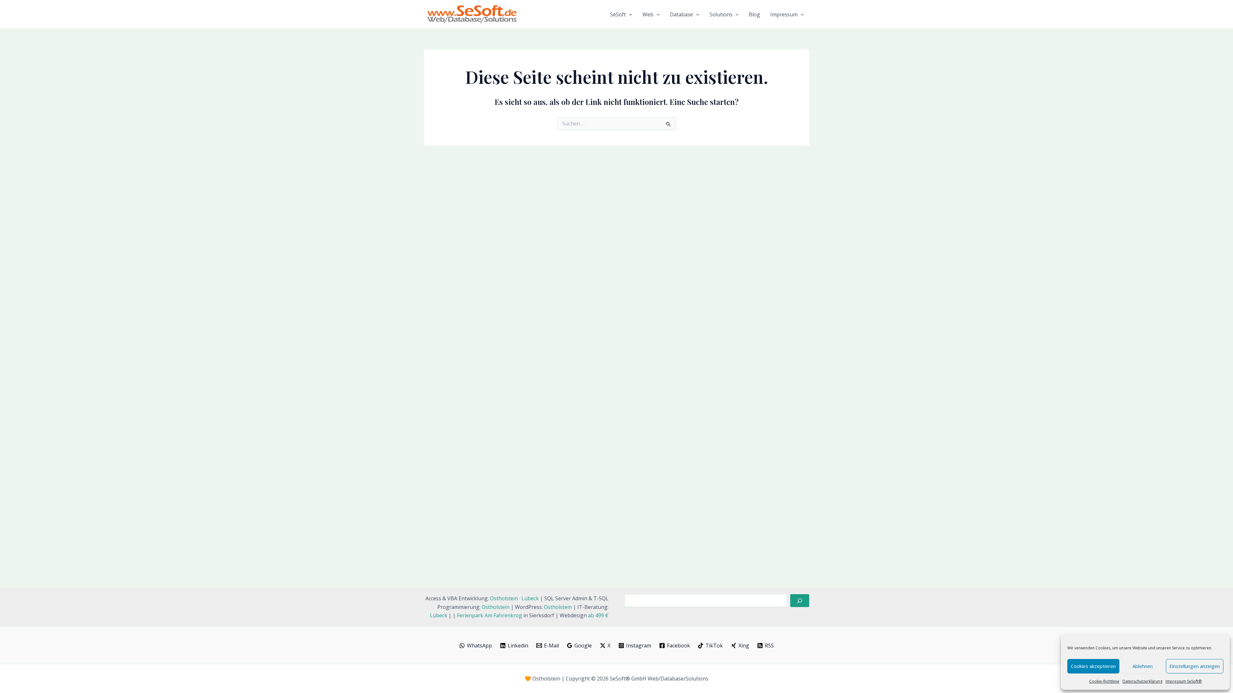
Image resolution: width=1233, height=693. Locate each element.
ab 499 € (598, 615)
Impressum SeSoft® (1184, 681)
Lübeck (530, 598)
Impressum (784, 14)
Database (681, 14)
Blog (754, 14)
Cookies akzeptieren (1093, 666)
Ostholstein (504, 598)
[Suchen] (799, 600)
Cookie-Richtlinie (1104, 681)
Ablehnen (1142, 666)
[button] (629, 14)
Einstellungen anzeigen (1194, 666)
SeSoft (618, 14)
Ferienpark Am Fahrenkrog (489, 615)
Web (648, 14)
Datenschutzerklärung (1142, 681)
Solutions (721, 14)
